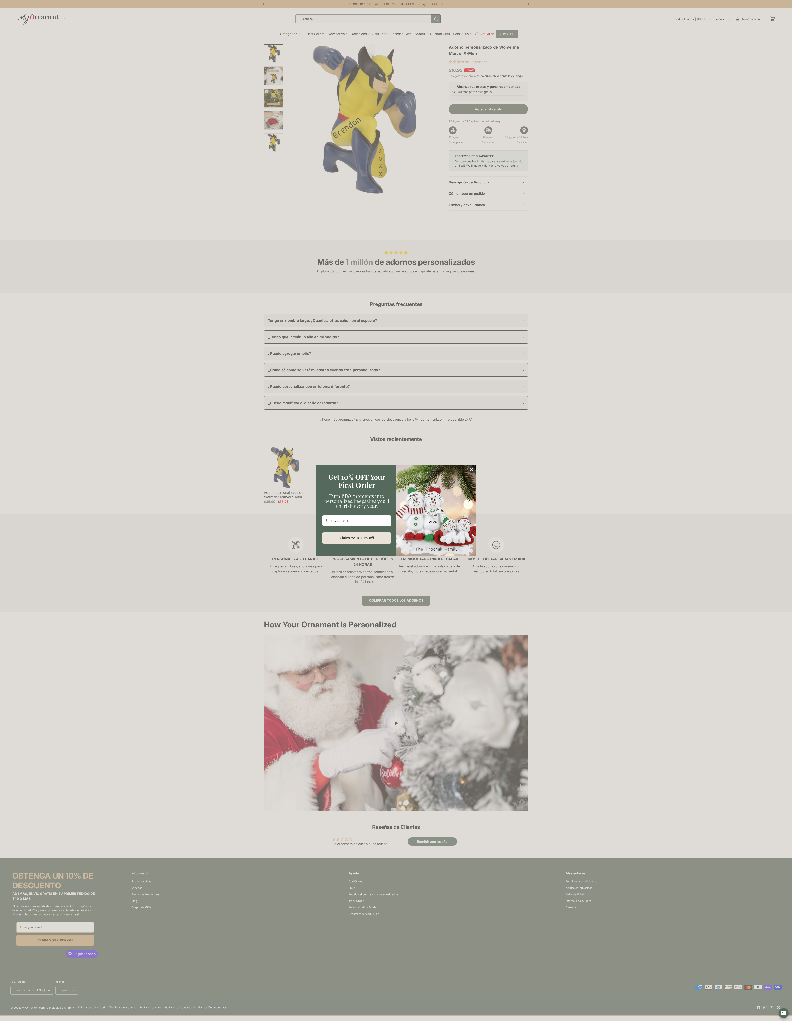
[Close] (471, 470)
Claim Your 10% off (356, 537)
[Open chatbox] (784, 1013)
